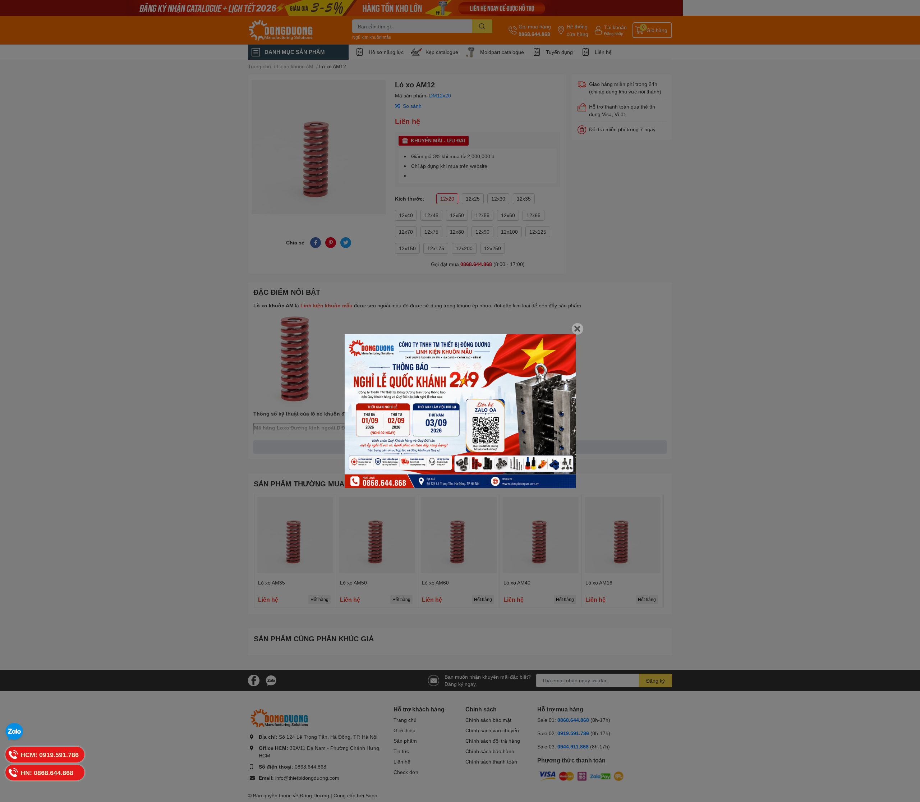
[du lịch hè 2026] (460, 411)
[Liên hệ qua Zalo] (14, 732)
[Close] (577, 328)
